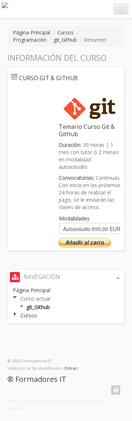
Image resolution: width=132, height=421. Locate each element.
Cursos (65, 32)
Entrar (71, 368)
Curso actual (35, 298)
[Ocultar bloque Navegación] (118, 278)
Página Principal (31, 32)
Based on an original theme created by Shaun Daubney (54, 401)
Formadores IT (40, 379)
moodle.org (16, 408)
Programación (30, 39)
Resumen (95, 39)
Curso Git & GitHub (48, 78)
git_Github (65, 39)
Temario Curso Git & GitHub (87, 130)
